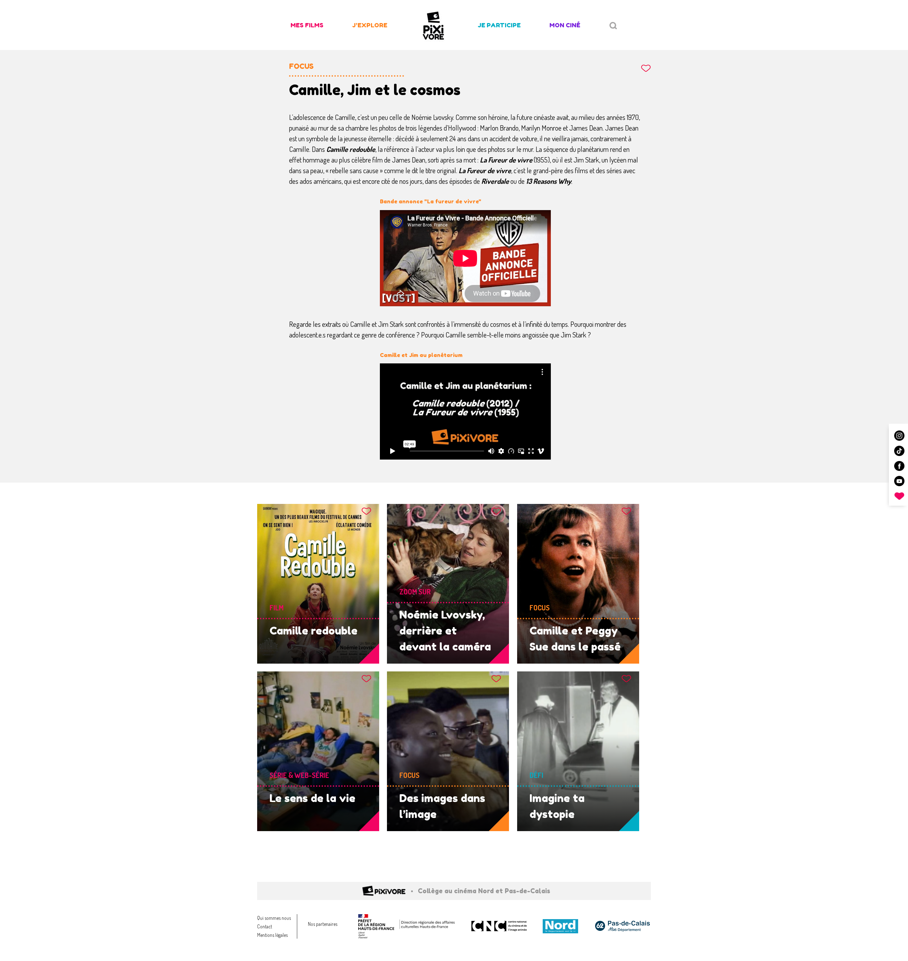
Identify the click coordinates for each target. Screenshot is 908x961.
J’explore (369, 25)
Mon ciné (564, 25)
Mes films (306, 25)
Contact (264, 926)
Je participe (499, 25)
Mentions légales (272, 935)
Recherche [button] (613, 26)
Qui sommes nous (274, 918)
